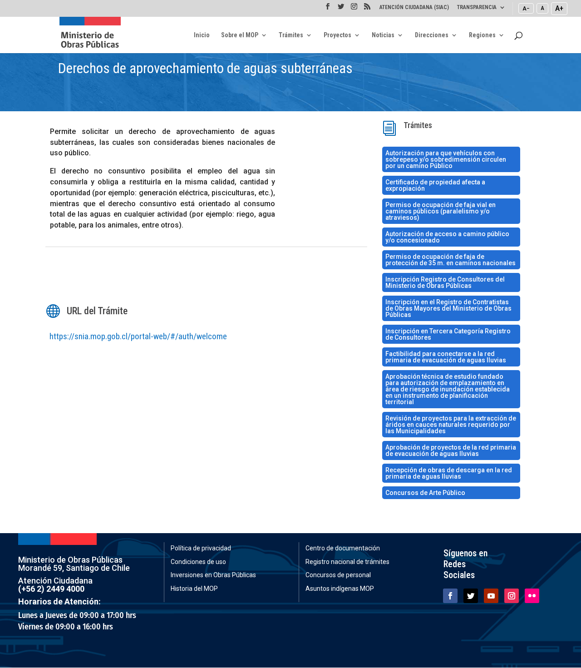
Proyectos (337, 35)
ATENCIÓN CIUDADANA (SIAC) (414, 7)
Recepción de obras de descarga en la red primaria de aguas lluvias (448, 473)
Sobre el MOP (239, 35)
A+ (559, 8)
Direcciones (431, 35)
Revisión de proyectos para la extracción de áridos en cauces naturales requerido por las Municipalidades (450, 425)
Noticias (383, 35)
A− (526, 8)
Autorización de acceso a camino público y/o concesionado (447, 237)
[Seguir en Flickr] (532, 596)
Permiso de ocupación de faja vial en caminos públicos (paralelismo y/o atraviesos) (440, 211)
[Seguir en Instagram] (511, 596)
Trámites (291, 35)
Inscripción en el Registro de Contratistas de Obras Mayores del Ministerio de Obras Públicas (448, 308)
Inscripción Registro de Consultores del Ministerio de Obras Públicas (445, 282)
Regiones (482, 35)
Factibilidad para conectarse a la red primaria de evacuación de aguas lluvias (445, 357)
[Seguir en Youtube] (491, 596)
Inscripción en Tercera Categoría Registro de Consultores (448, 334)
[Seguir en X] (470, 596)
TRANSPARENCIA (477, 7)
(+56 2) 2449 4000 (51, 589)
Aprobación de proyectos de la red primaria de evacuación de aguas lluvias (450, 450)
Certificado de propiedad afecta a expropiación (435, 185)
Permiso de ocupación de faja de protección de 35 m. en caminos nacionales (450, 260)
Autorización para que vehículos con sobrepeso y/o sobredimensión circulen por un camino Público (445, 159)
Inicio (202, 35)
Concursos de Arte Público (425, 492)
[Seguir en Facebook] (450, 596)
